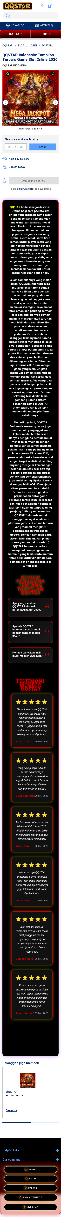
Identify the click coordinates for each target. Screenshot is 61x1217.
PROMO (32, 1170)
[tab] (16, 1122)
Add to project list (33, 180)
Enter (42, 146)
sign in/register (25, 188)
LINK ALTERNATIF (32, 1198)
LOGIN (46, 34)
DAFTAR (15, 34)
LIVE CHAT (32, 1206)
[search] (30, 15)
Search (7, 15)
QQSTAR (15, 207)
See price (11, 1110)
